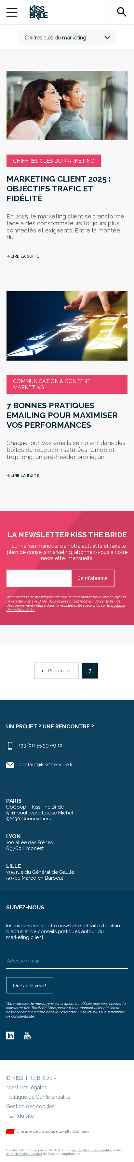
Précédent (56, 671)
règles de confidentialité (92, 1150)
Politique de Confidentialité (38, 1097)
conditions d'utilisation (24, 1153)
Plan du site (20, 1116)
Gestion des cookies (30, 1106)
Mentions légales (26, 1087)
